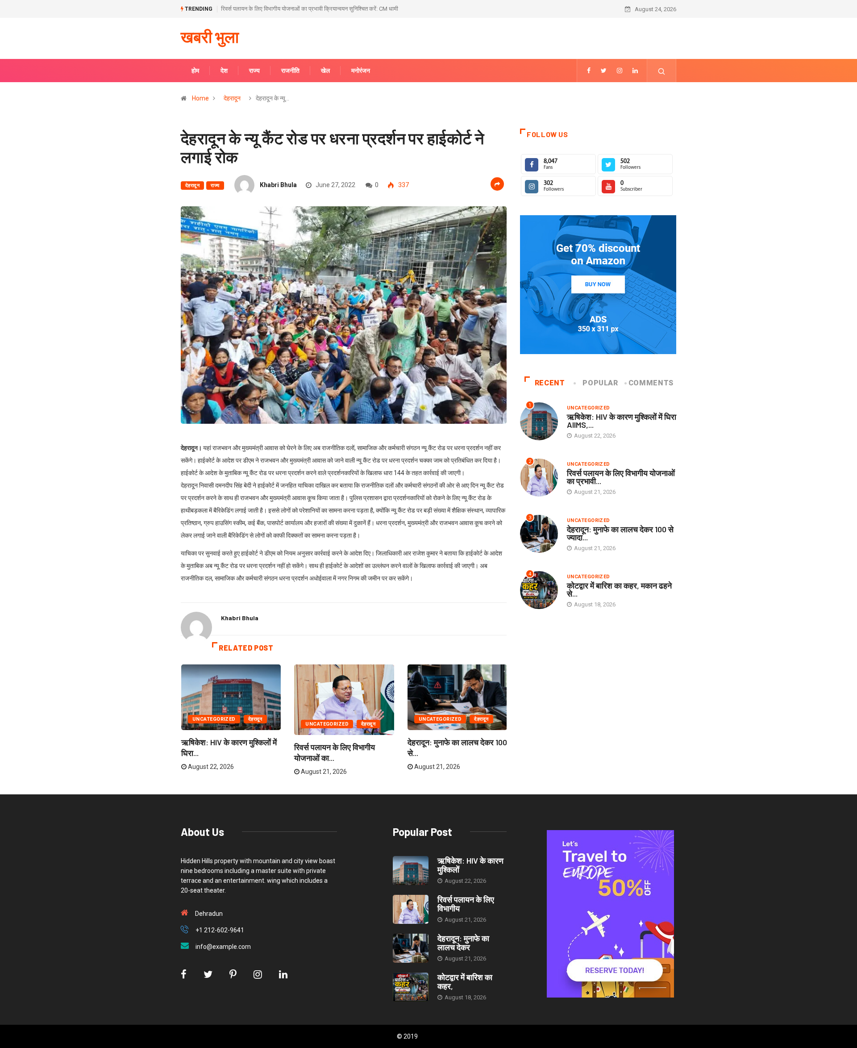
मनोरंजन (360, 70)
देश (224, 70)
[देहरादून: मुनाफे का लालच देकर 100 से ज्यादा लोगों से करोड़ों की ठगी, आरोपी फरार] (410, 948)
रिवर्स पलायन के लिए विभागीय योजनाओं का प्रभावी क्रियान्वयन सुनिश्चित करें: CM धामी (309, 8)
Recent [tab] (550, 383)
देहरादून (232, 98)
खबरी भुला (210, 36)
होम (195, 70)
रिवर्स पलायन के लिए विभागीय (465, 903)
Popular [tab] (600, 383)
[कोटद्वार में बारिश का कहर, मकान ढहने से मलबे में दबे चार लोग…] (410, 987)
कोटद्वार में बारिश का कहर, (464, 981)
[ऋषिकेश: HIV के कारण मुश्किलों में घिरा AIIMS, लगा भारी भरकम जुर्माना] (410, 870)
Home (200, 98)
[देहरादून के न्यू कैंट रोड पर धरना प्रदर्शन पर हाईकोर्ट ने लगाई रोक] (589, 70)
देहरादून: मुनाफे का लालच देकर (463, 942)
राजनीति (290, 70)
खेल (325, 70)
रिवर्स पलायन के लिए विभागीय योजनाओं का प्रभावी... (621, 477)
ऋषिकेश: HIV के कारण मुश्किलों (470, 865)
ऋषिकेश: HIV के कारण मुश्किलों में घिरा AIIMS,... (621, 421)
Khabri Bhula (278, 184)
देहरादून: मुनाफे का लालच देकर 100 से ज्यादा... (620, 533)
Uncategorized (214, 719)
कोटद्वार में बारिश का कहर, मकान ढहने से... (619, 589)
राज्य (254, 70)
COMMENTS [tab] (651, 383)
